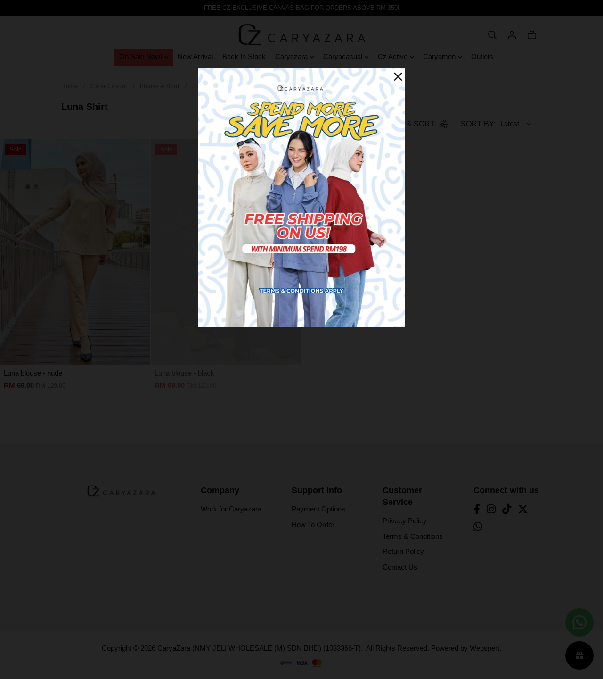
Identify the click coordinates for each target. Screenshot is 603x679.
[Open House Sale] (301, 197)
